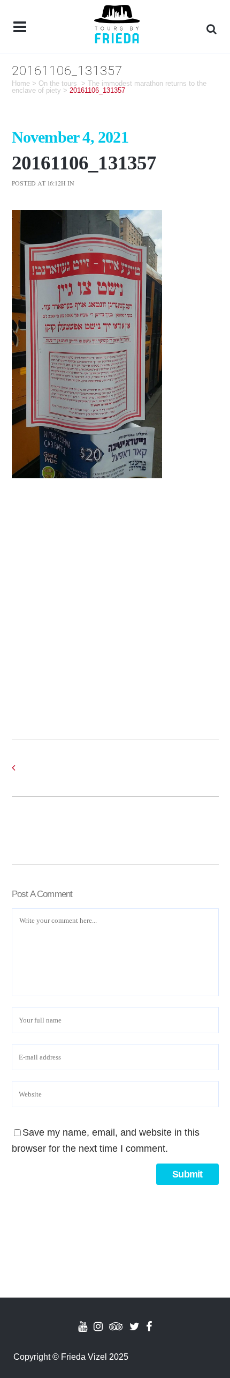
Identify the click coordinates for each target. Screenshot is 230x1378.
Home (21, 83)
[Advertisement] (115, 598)
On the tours (58, 83)
